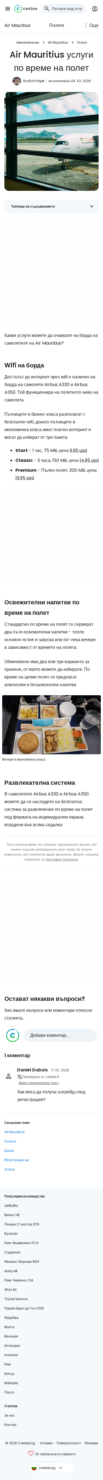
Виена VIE (12, 1215)
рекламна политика (62, 859)
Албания (11, 1355)
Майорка (11, 1383)
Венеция (11, 1336)
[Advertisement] (51, 271)
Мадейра (11, 1317)
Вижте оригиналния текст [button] (39, 1082)
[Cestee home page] (25, 9)
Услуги (82, 42)
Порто (9, 1392)
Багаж (9, 1150)
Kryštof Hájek (33, 81)
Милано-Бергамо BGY (22, 1261)
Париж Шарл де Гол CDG (24, 1308)
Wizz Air (10, 1289)
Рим (7, 1364)
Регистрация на (16, 1160)
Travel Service (15, 1299)
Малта (9, 1327)
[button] (7, 8)
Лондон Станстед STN (21, 1224)
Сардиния (12, 1252)
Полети (56, 25)
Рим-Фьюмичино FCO (21, 1243)
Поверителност (69, 1443)
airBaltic (11, 1205)
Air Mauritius (17, 25)
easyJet (11, 1271)
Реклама (91, 1443)
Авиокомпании (27, 42)
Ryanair (11, 1233)
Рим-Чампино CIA (18, 1280)
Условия (46, 1443)
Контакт (10, 1424)
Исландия (12, 1345)
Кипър (9, 1373)
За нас (9, 1415)
